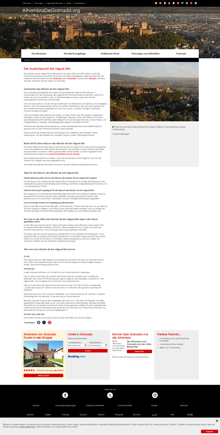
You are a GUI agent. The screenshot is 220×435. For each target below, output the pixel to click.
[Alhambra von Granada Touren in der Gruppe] (43, 354)
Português (119, 414)
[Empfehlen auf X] (44, 322)
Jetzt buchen (43, 375)
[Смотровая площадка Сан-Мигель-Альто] (182, 4)
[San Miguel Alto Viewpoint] (160, 4)
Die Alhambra (39, 53)
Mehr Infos (139, 351)
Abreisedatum (95, 342)
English (48, 414)
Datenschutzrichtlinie (95, 405)
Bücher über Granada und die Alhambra (130, 336)
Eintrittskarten (80, 3)
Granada (181, 53)
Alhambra (27, 3)
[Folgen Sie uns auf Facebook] (65, 395)
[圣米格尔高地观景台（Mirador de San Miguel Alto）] (191, 4)
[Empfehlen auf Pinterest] (49, 322)
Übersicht (184, 405)
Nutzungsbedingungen (65, 405)
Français (65, 414)
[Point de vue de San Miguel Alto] (165, 4)
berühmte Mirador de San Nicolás (64, 154)
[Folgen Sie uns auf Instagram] (155, 395)
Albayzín (92, 78)
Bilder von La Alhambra (170, 347)
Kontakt (36, 405)
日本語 (190, 414)
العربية (154, 414)
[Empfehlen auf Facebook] (38, 322)
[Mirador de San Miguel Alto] (156, 4)
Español (30, 414)
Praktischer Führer (110, 53)
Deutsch (83, 414)
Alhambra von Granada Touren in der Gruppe (40, 336)
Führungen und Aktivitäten (146, 53)
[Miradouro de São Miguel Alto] (178, 4)
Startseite (27, 60)
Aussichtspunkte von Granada (54, 60)
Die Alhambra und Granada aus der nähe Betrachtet (139, 344)
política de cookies (69, 427)
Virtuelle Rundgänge (74, 53)
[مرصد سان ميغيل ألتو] (187, 4)
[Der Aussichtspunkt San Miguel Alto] (169, 4)
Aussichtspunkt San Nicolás (171, 344)
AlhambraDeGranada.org (51, 10)
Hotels (68, 3)
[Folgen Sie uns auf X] (110, 395)
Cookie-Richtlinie (125, 405)
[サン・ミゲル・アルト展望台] (196, 4)
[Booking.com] (76, 356)
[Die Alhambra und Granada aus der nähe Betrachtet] (118, 345)
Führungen (38, 3)
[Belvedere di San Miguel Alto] (173, 4)
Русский (136, 414)
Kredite (154, 405)
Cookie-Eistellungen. (121, 134)
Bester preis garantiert (77, 338)
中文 (172, 414)
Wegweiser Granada (55, 3)
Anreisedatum (75, 342)
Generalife (71, 78)
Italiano (101, 414)
